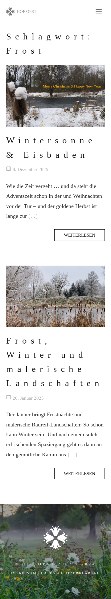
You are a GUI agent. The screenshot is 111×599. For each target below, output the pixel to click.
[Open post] (55, 96)
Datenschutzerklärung (70, 573)
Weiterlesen (79, 235)
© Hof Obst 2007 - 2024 (55, 564)
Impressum (24, 573)
